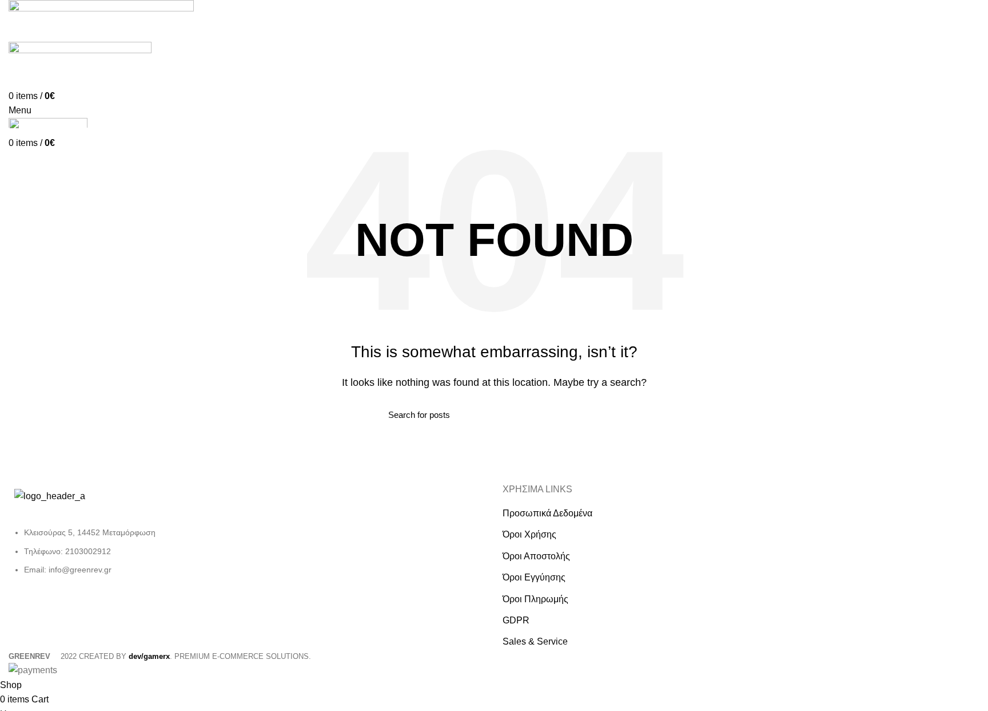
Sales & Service (535, 641)
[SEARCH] (593, 415)
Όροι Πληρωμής (535, 599)
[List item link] (123, 556)
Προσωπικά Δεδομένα (547, 513)
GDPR (516, 620)
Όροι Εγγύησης (534, 577)
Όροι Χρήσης (529, 534)
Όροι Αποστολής (536, 556)
